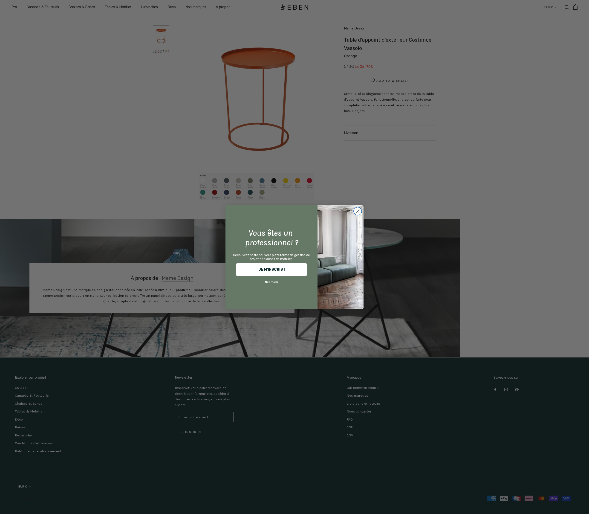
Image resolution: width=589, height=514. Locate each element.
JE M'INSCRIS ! (271, 269)
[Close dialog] (358, 211)
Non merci (271, 282)
